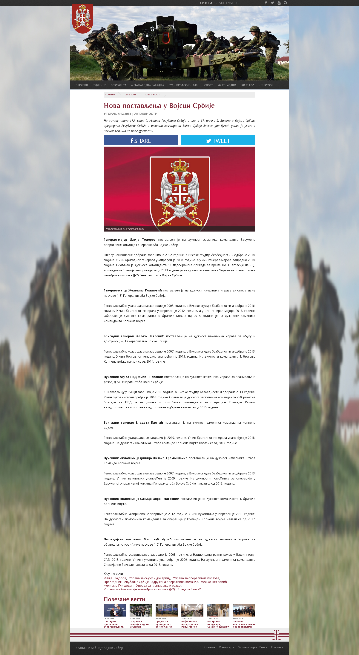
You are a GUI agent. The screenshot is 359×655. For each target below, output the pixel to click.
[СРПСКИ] (206, 3)
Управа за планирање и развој (158, 585)
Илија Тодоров (115, 578)
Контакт (277, 647)
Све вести (130, 94)
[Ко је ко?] (250, 85)
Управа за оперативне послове (196, 578)
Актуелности (152, 94)
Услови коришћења (252, 647)
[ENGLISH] (232, 3)
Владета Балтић (189, 589)
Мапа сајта (226, 647)
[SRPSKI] (219, 3)
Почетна (110, 94)
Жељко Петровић (214, 582)
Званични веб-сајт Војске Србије (100, 648)
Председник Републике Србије (126, 582)
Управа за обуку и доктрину (149, 578)
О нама (209, 647)
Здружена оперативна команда (174, 582)
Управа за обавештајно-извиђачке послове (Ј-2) (139, 589)
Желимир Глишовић (119, 585)
